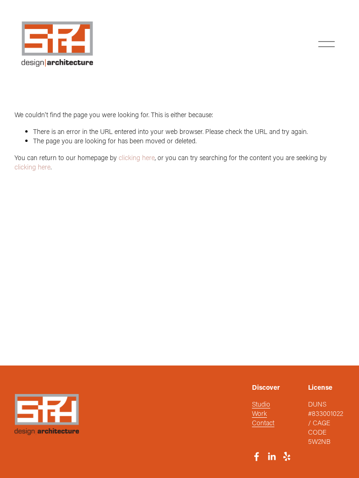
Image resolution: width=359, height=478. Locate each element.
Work (259, 413)
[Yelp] (286, 456)
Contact (263, 422)
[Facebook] (256, 456)
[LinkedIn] (271, 456)
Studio (261, 404)
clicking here (137, 157)
